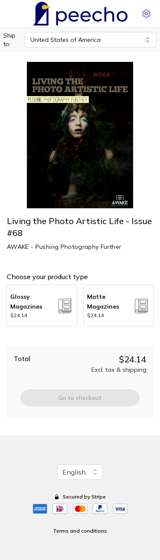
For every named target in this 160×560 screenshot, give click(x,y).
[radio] (42, 305)
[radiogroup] (80, 305)
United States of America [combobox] (65, 40)
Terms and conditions (80, 531)
